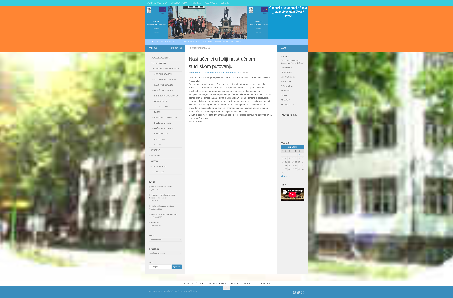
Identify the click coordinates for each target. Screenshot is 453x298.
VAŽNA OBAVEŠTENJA (157, 3)
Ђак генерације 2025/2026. (161, 187)
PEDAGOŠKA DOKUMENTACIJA (166, 69)
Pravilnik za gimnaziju (162, 123)
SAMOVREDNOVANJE (163, 85)
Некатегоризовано (199, 48)
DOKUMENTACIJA (179, 3)
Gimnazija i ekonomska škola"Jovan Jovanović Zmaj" (215, 73)
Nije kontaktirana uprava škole (162, 206)
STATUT (157, 145)
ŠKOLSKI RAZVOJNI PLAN (165, 80)
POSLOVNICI (159, 139)
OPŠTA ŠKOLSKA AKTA (164, 128)
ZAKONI (157, 112)
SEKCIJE (225, 3)
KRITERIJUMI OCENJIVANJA (166, 96)
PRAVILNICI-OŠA (161, 134)
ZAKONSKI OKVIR (160, 101)
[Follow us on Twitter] (176, 48)
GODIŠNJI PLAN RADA (163, 90)
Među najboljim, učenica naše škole (164, 214)
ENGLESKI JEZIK (160, 166)
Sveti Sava (155, 222)
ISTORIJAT (197, 3)
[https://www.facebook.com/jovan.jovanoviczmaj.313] (172, 48)
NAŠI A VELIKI (211, 3)
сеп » (288, 176)
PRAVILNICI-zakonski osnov (165, 118)
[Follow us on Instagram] (180, 48)
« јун (283, 176)
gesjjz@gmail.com (288, 104)
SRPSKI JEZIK (158, 172)
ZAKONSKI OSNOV (162, 107)
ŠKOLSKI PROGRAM (163, 74)
